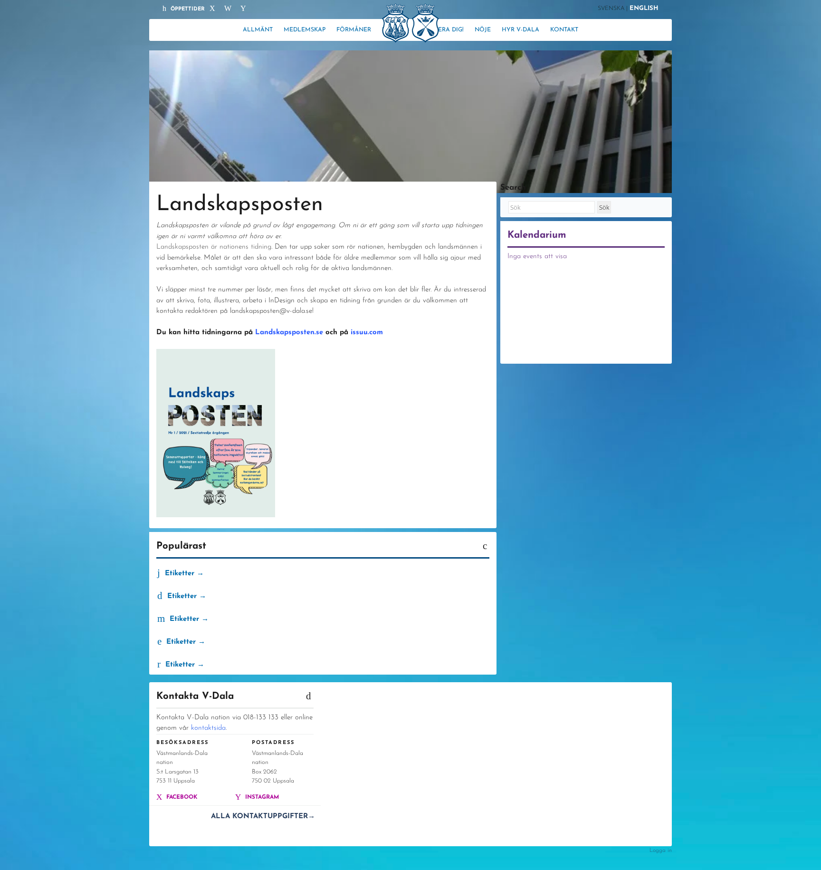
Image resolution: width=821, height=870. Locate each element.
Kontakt (564, 30)
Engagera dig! (440, 30)
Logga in (660, 850)
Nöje (483, 30)
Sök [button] (604, 207)
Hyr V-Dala (520, 30)
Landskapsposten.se (289, 332)
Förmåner (353, 30)
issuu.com (367, 332)
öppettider (187, 9)
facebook (180, 797)
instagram (261, 797)
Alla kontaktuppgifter (263, 816)
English (644, 8)
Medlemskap (304, 30)
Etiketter (178, 573)
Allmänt (258, 30)
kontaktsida (208, 728)
